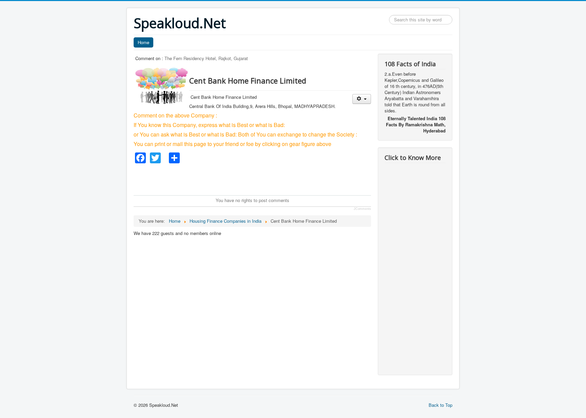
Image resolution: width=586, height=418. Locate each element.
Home (143, 42)
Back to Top (440, 405)
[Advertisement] (257, 178)
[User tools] (361, 99)
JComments (362, 209)
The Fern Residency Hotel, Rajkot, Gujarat (206, 58)
